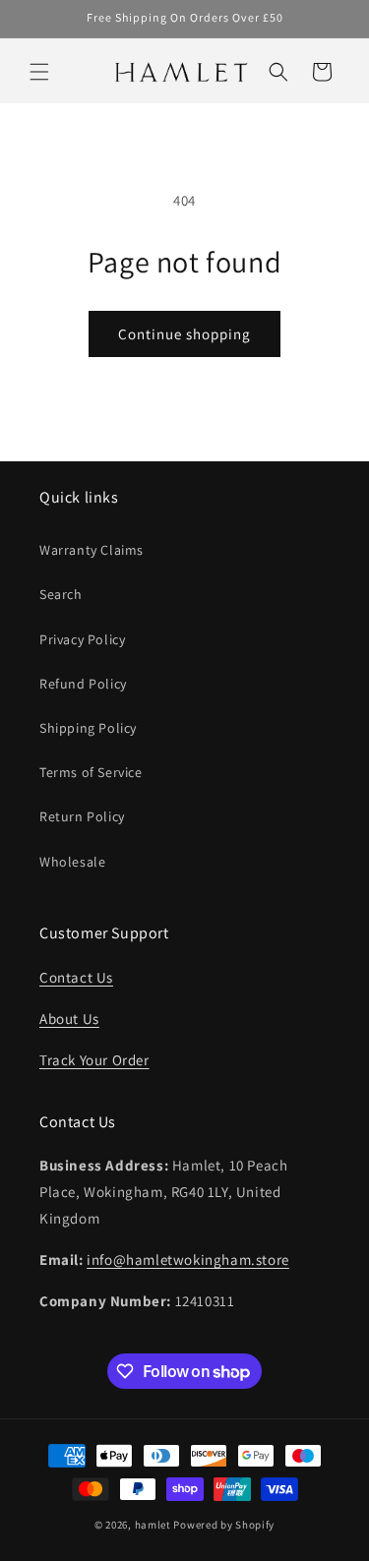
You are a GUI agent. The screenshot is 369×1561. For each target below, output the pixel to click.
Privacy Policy (82, 639)
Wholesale (72, 862)
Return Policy (82, 816)
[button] (39, 71)
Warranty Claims (91, 550)
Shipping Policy (88, 728)
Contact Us (76, 977)
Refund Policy (83, 683)
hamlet (153, 1524)
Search (61, 594)
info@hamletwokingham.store (188, 1259)
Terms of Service (91, 772)
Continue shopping (184, 334)
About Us (69, 1018)
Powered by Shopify (224, 1524)
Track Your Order (94, 1060)
